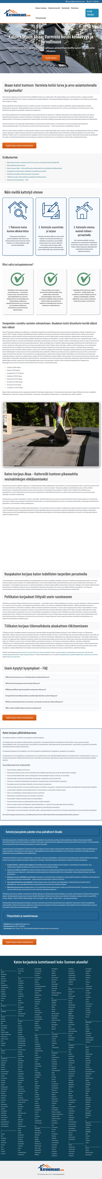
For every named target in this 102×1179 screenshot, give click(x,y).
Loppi (36, 1101)
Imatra (3, 1145)
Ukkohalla (88, 1022)
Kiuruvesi (20, 1137)
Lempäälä (37, 1072)
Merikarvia (38, 1143)
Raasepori (71, 992)
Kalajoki (20, 1030)
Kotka (36, 982)
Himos (3, 1102)
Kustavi (37, 1008)
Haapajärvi (4, 1058)
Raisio (70, 994)
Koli (19, 1150)
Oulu (53, 1045)
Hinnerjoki (4, 1104)
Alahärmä (4, 974)
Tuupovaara (89, 1004)
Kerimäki (20, 1098)
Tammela (71, 1153)
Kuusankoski (38, 1012)
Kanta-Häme (21, 1049)
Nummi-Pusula (56, 1020)
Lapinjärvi (37, 1044)
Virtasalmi (88, 1111)
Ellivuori (3, 1021)
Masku (37, 1137)
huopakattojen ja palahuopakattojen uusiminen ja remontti (78, 654)
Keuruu (20, 1108)
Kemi (19, 1084)
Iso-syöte (21, 969)
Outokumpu (55, 1047)
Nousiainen (55, 1016)
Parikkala (54, 1064)
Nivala (53, 1009)
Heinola (3, 1093)
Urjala (87, 1027)
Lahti (36, 1035)
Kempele (20, 1093)
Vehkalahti (88, 1074)
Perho (53, 1075)
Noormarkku (55, 1013)
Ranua (70, 1000)
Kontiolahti (38, 969)
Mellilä (37, 1139)
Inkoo (2, 1149)
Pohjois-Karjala (56, 1112)
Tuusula (87, 1008)
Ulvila (87, 1024)
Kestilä (20, 1104)
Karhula (20, 1052)
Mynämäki (55, 984)
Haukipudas (4, 1087)
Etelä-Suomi (4, 1039)
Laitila (36, 1040)
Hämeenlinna (4, 1126)
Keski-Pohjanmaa (23, 1100)
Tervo (87, 980)
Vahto (87, 1052)
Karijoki (20, 1054)
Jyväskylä (21, 1007)
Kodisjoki (20, 1141)
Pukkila (54, 1136)
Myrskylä (54, 986)
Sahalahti (71, 1047)
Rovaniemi (72, 1024)
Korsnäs (37, 975)
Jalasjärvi (20, 981)
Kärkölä (37, 1025)
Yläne (87, 1138)
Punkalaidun (55, 1142)
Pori (53, 1125)
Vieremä (87, 1089)
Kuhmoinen (38, 995)
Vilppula (87, 1102)
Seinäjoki (71, 1076)
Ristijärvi (71, 1022)
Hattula (3, 1082)
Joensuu (20, 985)
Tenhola (87, 977)
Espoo (3, 1030)
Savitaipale (72, 1067)
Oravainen (55, 1034)
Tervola (87, 982)
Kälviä (36, 1023)
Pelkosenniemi (56, 1070)
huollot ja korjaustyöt (13, 657)
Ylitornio (88, 1129)
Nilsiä (53, 1007)
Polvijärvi (54, 1121)
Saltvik (71, 1054)
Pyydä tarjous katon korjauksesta (19, 145)
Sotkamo (71, 1113)
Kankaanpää (21, 1043)
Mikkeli (37, 1154)
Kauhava (20, 1076)
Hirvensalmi (4, 1106)
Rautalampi (72, 1005)
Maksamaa (38, 1133)
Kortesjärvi (38, 977)
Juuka (19, 1000)
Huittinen (3, 1113)
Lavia (36, 1061)
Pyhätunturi (72, 975)
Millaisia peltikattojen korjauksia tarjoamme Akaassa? (25, 690)
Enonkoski (4, 1025)
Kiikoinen (20, 1119)
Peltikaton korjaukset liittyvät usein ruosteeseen (23, 174)
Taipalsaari (72, 1147)
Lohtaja (37, 1094)
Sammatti (71, 1056)
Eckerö (3, 1017)
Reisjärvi (71, 1011)
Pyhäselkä (71, 973)
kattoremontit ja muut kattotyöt (28, 652)
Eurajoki (3, 1043)
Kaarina (20, 1021)
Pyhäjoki (54, 1151)
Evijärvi (3, 1045)
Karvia (20, 1069)
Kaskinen (20, 1071)
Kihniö (20, 1111)
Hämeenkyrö (4, 1124)
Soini (70, 1104)
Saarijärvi (71, 1045)
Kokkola (20, 1146)
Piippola (54, 1096)
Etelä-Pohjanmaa (6, 1034)
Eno (2, 1023)
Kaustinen (21, 1080)
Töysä (87, 1017)
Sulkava (71, 1115)
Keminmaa (21, 1089)
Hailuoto (3, 1063)
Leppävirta (38, 1075)
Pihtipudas (55, 1099)
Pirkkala (54, 1103)
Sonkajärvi (72, 1111)
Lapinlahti (37, 1046)
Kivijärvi (20, 1139)
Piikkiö (54, 1094)
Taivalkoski (72, 1149)
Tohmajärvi (88, 986)
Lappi (36, 1053)
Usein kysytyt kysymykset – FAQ (17, 180)
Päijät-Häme (72, 980)
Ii (1, 1132)
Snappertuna (72, 1100)
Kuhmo (37, 993)
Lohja (36, 1092)
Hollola (3, 1109)
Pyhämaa (54, 1155)
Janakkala (21, 983)
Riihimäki (71, 1016)
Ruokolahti (72, 1029)
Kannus (20, 1047)
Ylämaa (87, 1136)
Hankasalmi (4, 1074)
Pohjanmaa (55, 1107)
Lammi (37, 1042)
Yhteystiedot (40, 18)
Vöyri (87, 1117)
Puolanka (54, 1145)
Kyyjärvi (37, 1021)
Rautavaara (72, 1007)
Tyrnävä (87, 1010)
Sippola (71, 1095)
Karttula (20, 1067)
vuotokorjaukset (60, 652)
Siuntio (71, 1098)
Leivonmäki (38, 1066)
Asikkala (3, 994)
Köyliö (37, 1030)
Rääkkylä (71, 1040)
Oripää (54, 1039)
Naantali (54, 1000)
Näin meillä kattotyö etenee (16, 165)
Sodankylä (72, 1102)
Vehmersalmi (89, 1078)
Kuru (36, 1006)
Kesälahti (20, 1106)
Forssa (3, 1053)
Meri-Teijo (38, 1148)
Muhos (54, 971)
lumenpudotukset (29, 654)
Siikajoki (71, 1082)
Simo (70, 1089)
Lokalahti (37, 1099)
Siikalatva (71, 1084)
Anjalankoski (4, 987)
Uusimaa (87, 1042)
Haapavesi (4, 1060)
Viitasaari (88, 1098)
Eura (2, 1041)
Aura (2, 1000)
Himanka (3, 1100)
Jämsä (20, 1011)
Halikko (3, 1065)
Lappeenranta (39, 1051)
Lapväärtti (38, 1057)
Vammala (88, 1060)
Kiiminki (20, 1122)
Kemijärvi (20, 1087)
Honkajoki (4, 1111)
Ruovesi (71, 1033)
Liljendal (37, 1086)
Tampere (71, 1155)
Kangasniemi (21, 1041)
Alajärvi (3, 976)
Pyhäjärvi (54, 1153)
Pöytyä (71, 984)
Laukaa (37, 1059)
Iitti (2, 1136)
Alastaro (3, 978)
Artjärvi (3, 992)
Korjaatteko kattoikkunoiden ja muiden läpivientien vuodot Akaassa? (31, 696)
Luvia (36, 1118)
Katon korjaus (41, 8)
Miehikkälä (38, 1150)
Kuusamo (37, 1010)
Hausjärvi (3, 1091)
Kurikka (37, 1004)
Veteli (87, 1087)
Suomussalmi (72, 1126)
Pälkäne (71, 982)
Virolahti (87, 1106)
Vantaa (87, 1065)
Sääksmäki (72, 1139)
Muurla (54, 982)
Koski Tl (37, 980)
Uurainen (88, 1035)
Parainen (54, 1061)
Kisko (19, 1128)
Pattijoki (54, 1068)
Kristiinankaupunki (40, 986)
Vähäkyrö (88, 1115)
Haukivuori (4, 1089)
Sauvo (70, 1065)
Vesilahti (87, 1084)
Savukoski (72, 1074)
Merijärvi (37, 1141)
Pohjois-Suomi (56, 1118)
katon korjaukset (45, 652)
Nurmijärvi (55, 1024)
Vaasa (87, 1049)
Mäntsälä (54, 988)
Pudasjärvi (55, 1134)
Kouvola (37, 984)
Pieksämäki (55, 1088)
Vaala (87, 1047)
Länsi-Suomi (38, 1123)
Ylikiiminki (88, 1125)
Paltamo (54, 1059)
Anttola (3, 989)
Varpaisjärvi (88, 1069)
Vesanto (87, 1082)
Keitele (20, 1082)
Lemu (36, 1070)
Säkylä (70, 1135)
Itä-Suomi (21, 971)
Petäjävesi (55, 1086)
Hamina (3, 1069)
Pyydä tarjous (51, 57)
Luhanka (37, 1105)
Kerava (20, 1095)
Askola (3, 998)
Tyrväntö (88, 1012)
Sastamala (72, 1060)
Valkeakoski (88, 1054)
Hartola (3, 1080)
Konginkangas (22, 1152)
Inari (2, 1147)
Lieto (36, 1083)
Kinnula (20, 1124)
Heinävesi (4, 1095)
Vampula (88, 1063)
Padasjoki (54, 1053)
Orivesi (54, 1041)
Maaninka (37, 1130)
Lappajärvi (38, 1048)
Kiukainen (21, 1135)
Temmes (87, 975)
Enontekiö (4, 1028)
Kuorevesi (38, 999)
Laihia (36, 1037)
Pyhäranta (72, 971)
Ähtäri (87, 1150)
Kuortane (37, 1001)
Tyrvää (87, 1014)
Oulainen (54, 1043)
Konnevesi (21, 1154)
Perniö (53, 1079)
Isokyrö (3, 1153)
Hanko (3, 1076)
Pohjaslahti (55, 1110)
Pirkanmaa (55, 1101)
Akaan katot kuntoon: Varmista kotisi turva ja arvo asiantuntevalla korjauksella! (33, 162)
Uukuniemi (88, 1033)
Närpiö (54, 1029)
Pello (53, 1072)
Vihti (86, 1093)
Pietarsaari (55, 1092)
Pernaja (54, 1077)
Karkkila (20, 1063)
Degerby (3, 1011)
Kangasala (21, 1036)
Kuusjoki (37, 1014)
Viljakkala (88, 1100)
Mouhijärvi (55, 969)
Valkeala (87, 1056)
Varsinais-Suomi (90, 1071)
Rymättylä (72, 1037)
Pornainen (55, 1127)
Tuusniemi (88, 1006)
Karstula (20, 1065)
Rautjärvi (71, 1009)
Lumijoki (37, 1107)
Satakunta (72, 1063)
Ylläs (86, 1134)
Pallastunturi (55, 1057)
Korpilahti (38, 973)
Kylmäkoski (38, 1017)
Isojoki (3, 1151)
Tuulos (87, 1001)
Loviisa (37, 1103)
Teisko (87, 973)
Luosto (37, 1112)
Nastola (54, 1005)
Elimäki (3, 1019)
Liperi (36, 1090)
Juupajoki (21, 1003)
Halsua (3, 1067)
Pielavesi (54, 1090)
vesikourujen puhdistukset (11, 654)
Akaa (2, 972)
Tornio (87, 995)
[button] (92, 13)
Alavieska (4, 981)
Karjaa (20, 1058)
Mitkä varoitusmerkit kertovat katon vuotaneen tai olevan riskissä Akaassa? (34, 702)
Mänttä (54, 990)
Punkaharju (55, 1140)
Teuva (87, 984)
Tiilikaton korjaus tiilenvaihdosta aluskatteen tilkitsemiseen (26, 177)
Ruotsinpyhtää (73, 1031)
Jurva (19, 998)
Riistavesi (71, 1018)
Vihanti (87, 1091)
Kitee (19, 1130)
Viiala (87, 1095)
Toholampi (88, 988)
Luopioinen (38, 1110)
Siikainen (71, 1080)
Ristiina (71, 1020)
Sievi (70, 1078)
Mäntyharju (55, 995)
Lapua (36, 1055)
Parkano (54, 1066)
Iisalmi (3, 1134)
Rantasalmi (72, 996)
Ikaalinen (3, 1138)
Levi (36, 1079)
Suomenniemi (72, 1122)
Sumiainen (72, 1117)
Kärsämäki (38, 1028)
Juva (19, 1005)
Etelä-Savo (4, 1036)
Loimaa (37, 1096)
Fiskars (3, 1051)
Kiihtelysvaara (22, 1113)
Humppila (4, 1115)
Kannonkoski (22, 1045)
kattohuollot (89, 652)
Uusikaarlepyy (89, 1037)
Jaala (19, 978)
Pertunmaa (55, 1083)
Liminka (37, 1088)
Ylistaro (87, 1127)
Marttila (37, 1135)
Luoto (36, 1114)
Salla (70, 1049)
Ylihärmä (88, 1123)
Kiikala (20, 1115)
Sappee (71, 1058)
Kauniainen (21, 1078)
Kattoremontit (54, 8)
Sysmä (70, 1133)
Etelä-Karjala (4, 1032)
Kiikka (20, 1117)
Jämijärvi (20, 1009)
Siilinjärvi (71, 1087)
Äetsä (87, 1148)
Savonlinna (72, 1069)
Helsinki (3, 1098)
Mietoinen (38, 1152)
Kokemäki (21, 1143)
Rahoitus (74, 8)
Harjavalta (4, 1078)
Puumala (54, 1147)
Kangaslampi (21, 1039)
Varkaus (87, 1067)
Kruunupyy (38, 988)
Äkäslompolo (89, 1152)
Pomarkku (55, 1123)
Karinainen (21, 1056)
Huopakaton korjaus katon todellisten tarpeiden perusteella (26, 171)
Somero (71, 1108)
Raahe (70, 989)
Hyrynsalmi (4, 1117)
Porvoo (54, 1129)
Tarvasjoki (88, 969)
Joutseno (20, 994)
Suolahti (71, 1119)
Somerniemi (72, 1106)
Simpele (71, 1091)
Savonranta (72, 1071)
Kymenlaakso (39, 1019)
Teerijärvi (88, 971)
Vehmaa (87, 1076)
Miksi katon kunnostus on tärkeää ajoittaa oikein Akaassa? (27, 677)
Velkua (87, 1080)
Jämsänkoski (21, 1013)
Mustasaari (55, 977)
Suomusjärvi (72, 1124)
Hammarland (4, 1071)
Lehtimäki (37, 1064)
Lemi (36, 1068)
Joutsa (20, 992)
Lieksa (36, 1081)
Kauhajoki (21, 1074)
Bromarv (3, 1006)
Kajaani (20, 1028)
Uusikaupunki (89, 1040)
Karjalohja (21, 1060)
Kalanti (20, 1032)
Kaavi (19, 1023)
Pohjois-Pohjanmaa (57, 1114)
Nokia (53, 1011)
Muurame (54, 980)
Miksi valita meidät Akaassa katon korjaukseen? (23, 708)
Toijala (87, 990)
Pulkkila (54, 1138)
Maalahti (37, 1128)
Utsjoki (87, 1031)
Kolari (19, 1148)
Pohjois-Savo (55, 1116)
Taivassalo (72, 1151)
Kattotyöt (66, 8)
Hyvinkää (3, 1119)
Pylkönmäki (72, 977)
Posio (53, 1131)
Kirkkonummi (22, 1126)
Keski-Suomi (21, 1102)
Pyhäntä (71, 969)
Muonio (54, 975)
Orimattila (55, 1036)
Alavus (3, 983)
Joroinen (20, 989)
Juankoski (21, 996)
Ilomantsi (3, 1142)
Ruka (70, 1027)
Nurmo (54, 1027)
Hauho (3, 1085)
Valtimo (87, 1058)
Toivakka (88, 993)
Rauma (71, 1003)
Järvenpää (21, 1016)
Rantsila (71, 998)
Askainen (3, 996)
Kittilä (19, 1133)
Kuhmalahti (38, 990)
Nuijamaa (54, 1018)
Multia (53, 973)
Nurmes (54, 1022)
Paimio (54, 1055)
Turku (87, 999)
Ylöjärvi (87, 1140)
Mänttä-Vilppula (56, 993)
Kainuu (20, 1025)
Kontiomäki (38, 971)
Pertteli (54, 1081)
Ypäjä (87, 1142)
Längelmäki (38, 1121)
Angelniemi (4, 985)
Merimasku (38, 1146)
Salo (70, 1052)
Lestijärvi (37, 1077)
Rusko (70, 1035)
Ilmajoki (3, 1140)
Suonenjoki (72, 1128)
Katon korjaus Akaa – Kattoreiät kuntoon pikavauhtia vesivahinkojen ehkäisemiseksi (34, 168)
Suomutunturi (72, 1130)
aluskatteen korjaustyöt (76, 652)
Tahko (70, 1145)
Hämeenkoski (5, 1122)
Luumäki (37, 1116)
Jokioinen (21, 987)
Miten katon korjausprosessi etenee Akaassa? (22, 683)
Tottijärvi (88, 997)
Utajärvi (87, 1029)
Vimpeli (87, 1104)
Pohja (53, 1105)
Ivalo (19, 973)
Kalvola (20, 1034)
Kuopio (37, 997)
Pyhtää (54, 1149)
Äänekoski (88, 1154)
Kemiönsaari (21, 1091)
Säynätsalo (72, 1137)
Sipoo (70, 1093)
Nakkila (54, 1003)
